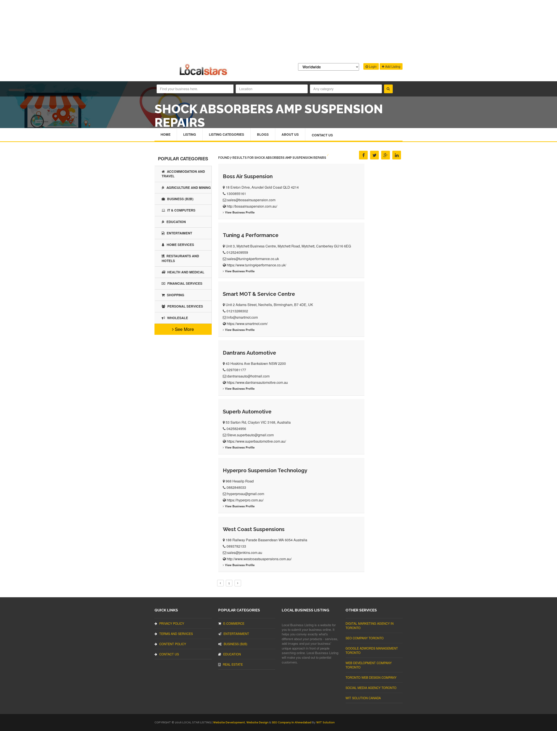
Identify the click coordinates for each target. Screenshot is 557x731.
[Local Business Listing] (204, 74)
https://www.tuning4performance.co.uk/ (256, 264)
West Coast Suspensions (254, 529)
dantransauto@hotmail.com (248, 376)
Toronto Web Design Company (371, 677)
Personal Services (185, 306)
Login (372, 66)
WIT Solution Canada (363, 698)
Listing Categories (226, 134)
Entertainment (236, 633)
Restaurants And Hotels (180, 258)
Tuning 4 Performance (250, 235)
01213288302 (237, 310)
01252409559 (237, 252)
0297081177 (236, 369)
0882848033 (236, 487)
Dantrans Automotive (249, 353)
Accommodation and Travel (183, 173)
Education (176, 221)
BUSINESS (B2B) (180, 198)
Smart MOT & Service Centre (259, 294)
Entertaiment (179, 233)
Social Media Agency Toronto (371, 687)
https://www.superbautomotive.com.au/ (256, 441)
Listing (189, 134)
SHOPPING (175, 295)
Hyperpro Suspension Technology (265, 470)
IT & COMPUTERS (181, 210)
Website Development (229, 722)
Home (166, 134)
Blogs (263, 134)
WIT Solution (325, 722)
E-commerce (233, 623)
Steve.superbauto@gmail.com (250, 434)
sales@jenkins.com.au (244, 552)
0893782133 (236, 546)
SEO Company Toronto (365, 638)
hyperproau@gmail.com (245, 493)
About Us (290, 134)
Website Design (257, 722)
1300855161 (236, 193)
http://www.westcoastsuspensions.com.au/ (259, 558)
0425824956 (236, 428)
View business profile (240, 212)
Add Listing (392, 66)
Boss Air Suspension (248, 176)
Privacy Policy (171, 623)
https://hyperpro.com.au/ (245, 500)
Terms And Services (176, 633)
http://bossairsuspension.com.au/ (252, 206)
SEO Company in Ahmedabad (291, 722)
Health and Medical (185, 272)
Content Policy (172, 644)
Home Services (180, 244)
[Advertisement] (278, 30)
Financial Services (184, 283)
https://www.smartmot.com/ (247, 323)
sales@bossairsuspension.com (251, 199)
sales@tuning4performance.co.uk (253, 258)
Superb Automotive (247, 411)
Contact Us (322, 135)
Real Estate (233, 664)
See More (184, 329)
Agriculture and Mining (188, 187)
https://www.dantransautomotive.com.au (257, 382)
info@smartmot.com (242, 317)
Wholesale (177, 317)
